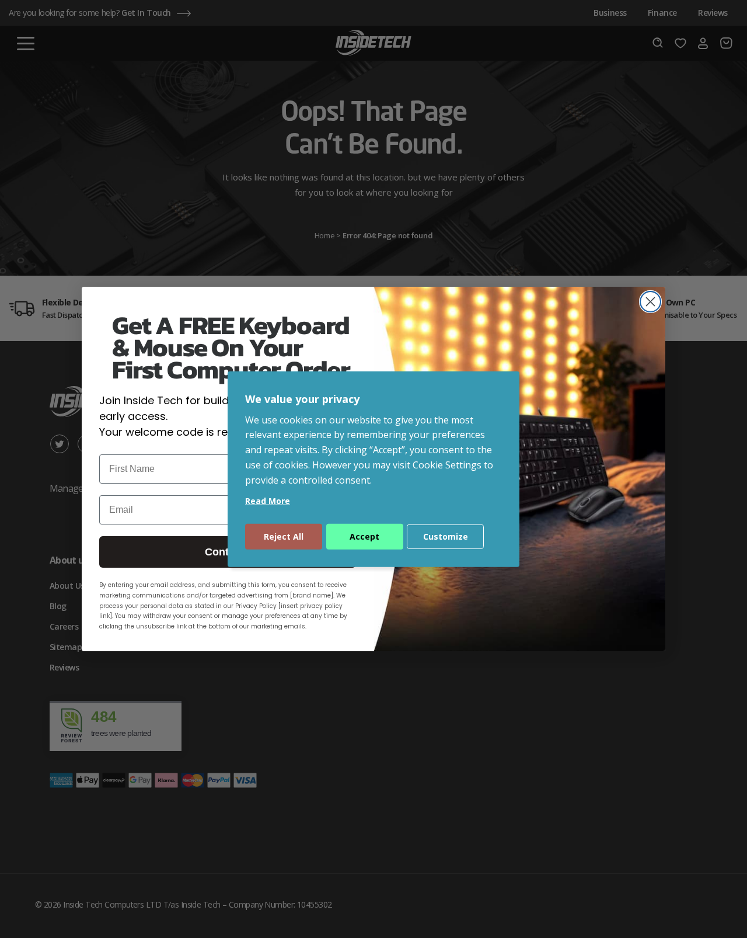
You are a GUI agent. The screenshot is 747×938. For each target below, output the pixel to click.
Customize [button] (445, 535)
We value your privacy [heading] (302, 399)
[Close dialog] (650, 301)
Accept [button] (364, 535)
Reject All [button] (283, 535)
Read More (267, 500)
